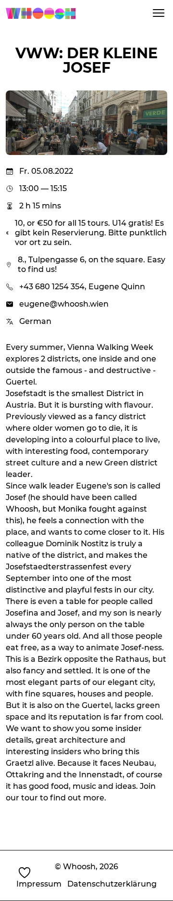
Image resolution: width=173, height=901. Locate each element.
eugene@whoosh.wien (64, 304)
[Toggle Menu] (158, 13)
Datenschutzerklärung (112, 883)
